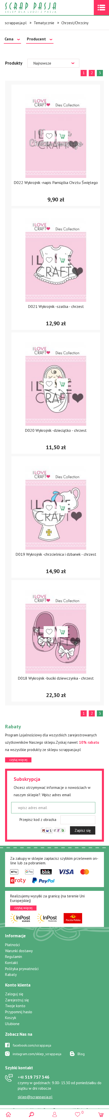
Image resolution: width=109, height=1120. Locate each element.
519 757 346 (33, 1077)
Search (31, 1114)
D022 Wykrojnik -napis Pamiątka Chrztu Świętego (56, 182)
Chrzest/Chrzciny (74, 22)
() (77, 1112)
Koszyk (10, 1017)
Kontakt (11, 962)
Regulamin (13, 956)
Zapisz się (83, 830)
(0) (100, 1114)
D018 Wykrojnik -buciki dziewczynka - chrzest (56, 678)
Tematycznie (44, 22)
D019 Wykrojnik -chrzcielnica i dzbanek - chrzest (55, 554)
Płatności (12, 944)
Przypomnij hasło (18, 1011)
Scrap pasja (41, 7)
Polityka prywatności (22, 968)
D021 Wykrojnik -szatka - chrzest (56, 306)
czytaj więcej (18, 760)
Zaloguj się (14, 994)
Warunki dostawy (19, 950)
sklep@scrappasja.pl (35, 1097)
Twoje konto (15, 1005)
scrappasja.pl (16, 22)
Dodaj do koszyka (62, 136)
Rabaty (11, 974)
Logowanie (54, 1114)
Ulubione (12, 1023)
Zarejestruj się (17, 1000)
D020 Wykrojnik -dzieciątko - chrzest (56, 430)
